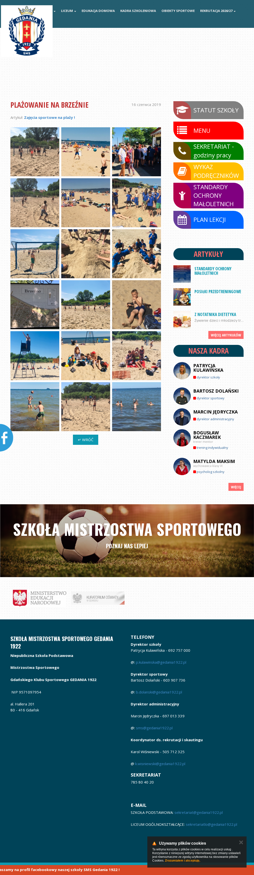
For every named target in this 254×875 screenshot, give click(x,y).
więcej (236, 486)
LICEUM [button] (67, 10)
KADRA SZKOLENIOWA (138, 10)
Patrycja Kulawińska (208, 368)
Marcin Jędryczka (215, 412)
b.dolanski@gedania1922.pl (159, 692)
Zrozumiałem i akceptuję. (182, 860)
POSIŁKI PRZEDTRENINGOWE (217, 291)
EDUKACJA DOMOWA (98, 10)
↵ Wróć (85, 439)
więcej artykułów (226, 334)
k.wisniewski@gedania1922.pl (160, 763)
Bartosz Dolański (216, 391)
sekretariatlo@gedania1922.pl (212, 824)
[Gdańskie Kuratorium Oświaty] (98, 598)
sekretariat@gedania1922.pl (198, 812)
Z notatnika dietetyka (215, 314)
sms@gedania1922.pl (154, 727)
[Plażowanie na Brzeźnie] (34, 151)
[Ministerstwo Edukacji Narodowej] (39, 598)
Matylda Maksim (214, 461)
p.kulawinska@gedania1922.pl (161, 662)
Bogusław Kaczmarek (207, 435)
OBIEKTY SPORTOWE (178, 10)
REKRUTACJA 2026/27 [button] (216, 10)
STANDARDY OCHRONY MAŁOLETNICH (212, 271)
